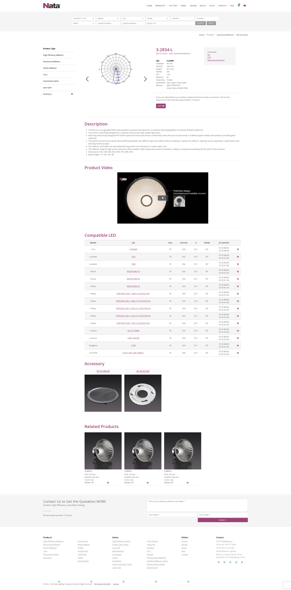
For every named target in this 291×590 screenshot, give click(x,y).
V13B (133, 345)
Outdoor (150, 548)
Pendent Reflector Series (157, 561)
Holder (81, 548)
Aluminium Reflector (225, 34)
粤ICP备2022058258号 (102, 584)
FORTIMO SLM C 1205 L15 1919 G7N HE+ (133, 308)
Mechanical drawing (216, 60)
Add (160, 105)
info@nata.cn (226, 541)
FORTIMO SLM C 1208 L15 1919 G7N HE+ (133, 301)
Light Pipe (82, 554)
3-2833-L (128, 471)
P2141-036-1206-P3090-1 (133, 353)
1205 (133, 256)
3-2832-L (88, 471)
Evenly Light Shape (120, 544)
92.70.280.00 (103, 371)
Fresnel (150, 554)
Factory (173, 5)
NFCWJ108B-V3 (133, 271)
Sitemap (116, 584)
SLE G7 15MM (133, 330)
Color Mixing (152, 541)
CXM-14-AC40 (133, 338)
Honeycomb (83, 551)
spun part (47, 87)
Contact (222, 5)
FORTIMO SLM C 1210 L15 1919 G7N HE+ (133, 316)
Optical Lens (83, 541)
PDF (209, 57)
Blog (212, 5)
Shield (80, 558)
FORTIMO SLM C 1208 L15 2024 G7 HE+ (133, 293)
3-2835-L (168, 471)
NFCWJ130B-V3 (133, 286)
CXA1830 (133, 249)
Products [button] (160, 5)
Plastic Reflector (50, 68)
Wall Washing (118, 551)
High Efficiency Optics (121, 541)
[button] (87, 79)
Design (193, 5)
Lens (45, 74)
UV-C (149, 551)
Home (149, 5)
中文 (232, 5)
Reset (211, 23)
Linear (115, 558)
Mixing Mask (83, 561)
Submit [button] (222, 520)
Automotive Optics (51, 81)
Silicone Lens (152, 567)
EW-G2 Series (242, 34)
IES (209, 55)
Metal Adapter (84, 544)
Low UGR (116, 548)
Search (200, 23)
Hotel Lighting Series (156, 564)
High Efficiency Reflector (53, 55)
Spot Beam (117, 554)
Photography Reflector (156, 558)
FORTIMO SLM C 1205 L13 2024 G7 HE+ (133, 323)
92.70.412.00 (142, 371)
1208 (133, 264)
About (203, 5)
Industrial (151, 544)
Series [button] (183, 5)
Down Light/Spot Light (122, 564)
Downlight (116, 561)
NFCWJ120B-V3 (133, 279)
